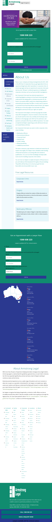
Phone (11, 58)
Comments (10, 41)
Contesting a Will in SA (7, 445)
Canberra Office (30, 317)
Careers (26, 7)
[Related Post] (32, 180)
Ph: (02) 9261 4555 (24, 507)
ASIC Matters (9, 91)
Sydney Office (29, 286)
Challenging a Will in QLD (7, 414)
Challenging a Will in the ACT (7, 426)
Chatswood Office (30, 346)
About (39, 408)
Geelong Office (30, 337)
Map (29, 289)
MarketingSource (10, 268)
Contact (22, 7)
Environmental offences (23, 135)
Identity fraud (20, 139)
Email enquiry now (27, 70)
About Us (9, 7)
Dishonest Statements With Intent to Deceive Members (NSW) (23, 463)
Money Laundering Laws (23, 424)
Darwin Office (29, 355)
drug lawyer (12, 398)
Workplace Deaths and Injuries (9, 128)
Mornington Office (30, 328)
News (39, 420)
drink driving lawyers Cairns (10, 389)
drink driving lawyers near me (38, 387)
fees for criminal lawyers (33, 396)
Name (11, 50)
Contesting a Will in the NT (7, 438)
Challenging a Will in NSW (7, 420)
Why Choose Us (16, 7)
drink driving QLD (25, 387)
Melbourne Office (30, 297)
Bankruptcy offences (22, 133)
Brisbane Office (30, 307)
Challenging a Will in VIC (7, 432)
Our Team (5, 7)
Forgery (8, 108)
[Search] (29, 7)
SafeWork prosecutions (23, 145)
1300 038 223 (26, 35)
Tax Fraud (8, 123)
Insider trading (21, 141)
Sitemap (39, 422)
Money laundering (21, 143)
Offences (8, 116)
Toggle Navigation (25, 3)
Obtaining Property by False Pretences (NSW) (23, 451)
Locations (32, 408)
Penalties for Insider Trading (23, 418)
